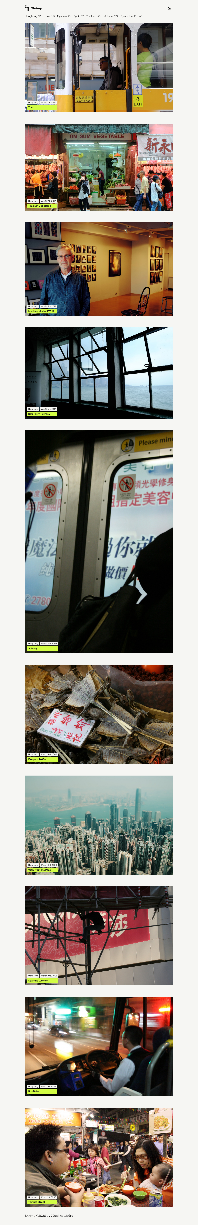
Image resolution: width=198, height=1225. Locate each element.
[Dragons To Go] (99, 714)
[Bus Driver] (99, 1046)
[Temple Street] (99, 1157)
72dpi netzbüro (62, 1216)
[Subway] (99, 541)
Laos (47, 16)
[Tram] (99, 67)
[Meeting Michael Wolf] (99, 269)
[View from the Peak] (99, 825)
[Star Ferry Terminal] (99, 373)
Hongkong (31, 16)
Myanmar (62, 16)
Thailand (91, 16)
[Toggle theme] (169, 8)
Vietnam (108, 16)
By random (127, 16)
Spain (77, 16)
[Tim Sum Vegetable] (99, 167)
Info (141, 16)
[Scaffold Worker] (99, 935)
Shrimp (30, 1216)
